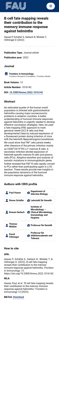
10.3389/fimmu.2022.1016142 (26, 92)
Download (18, 297)
